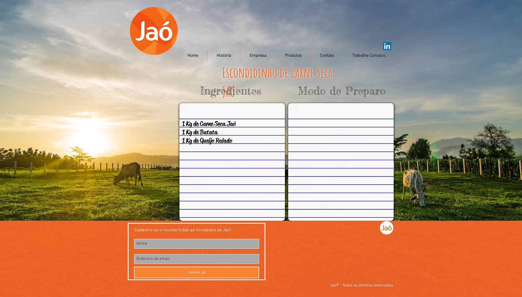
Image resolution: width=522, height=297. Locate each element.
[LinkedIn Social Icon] (387, 46)
